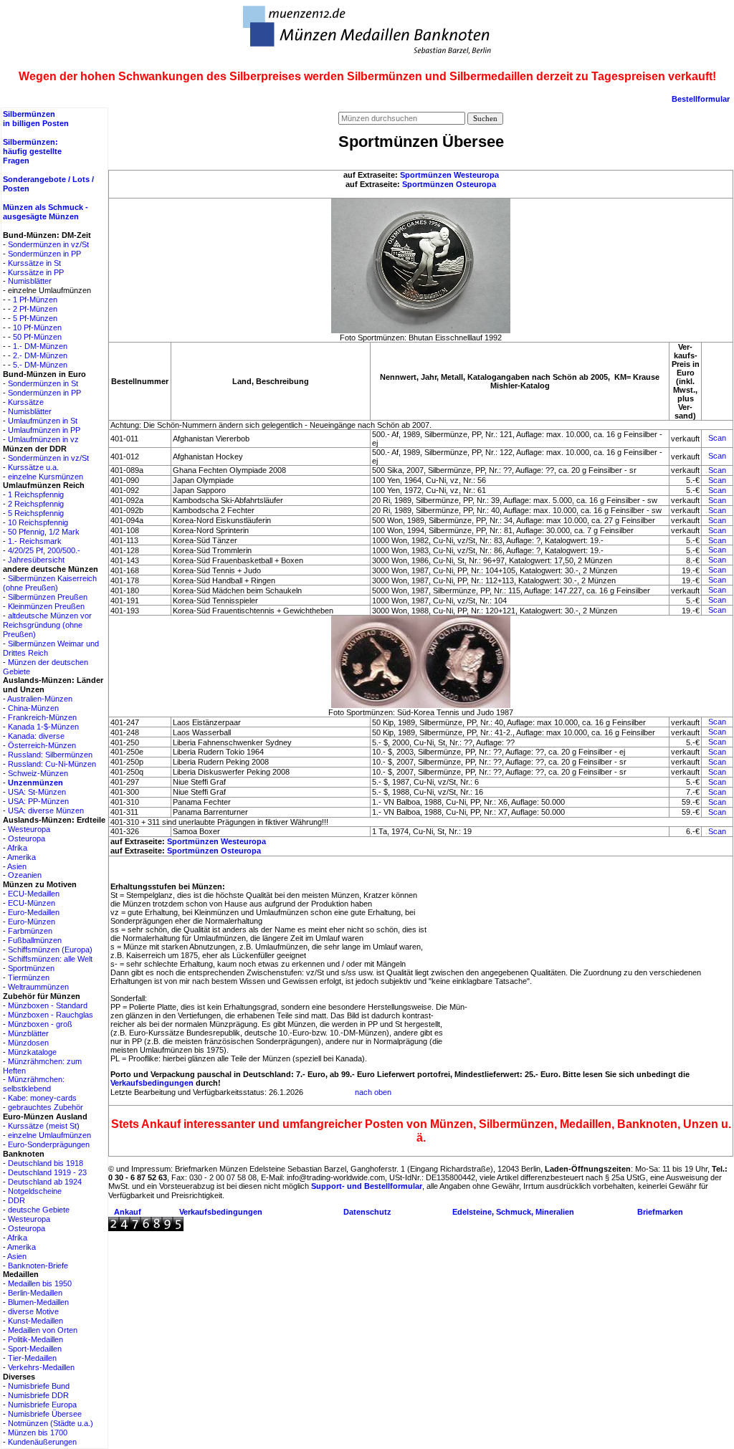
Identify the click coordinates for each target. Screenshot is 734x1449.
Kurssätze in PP (36, 272)
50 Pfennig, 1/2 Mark (44, 531)
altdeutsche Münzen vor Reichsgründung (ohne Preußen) (47, 625)
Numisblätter (30, 281)
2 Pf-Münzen (35, 309)
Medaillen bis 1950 (40, 1283)
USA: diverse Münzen (46, 810)
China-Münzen (33, 708)
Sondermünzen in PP (44, 253)
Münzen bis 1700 (37, 1432)
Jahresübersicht (36, 559)
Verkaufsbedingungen (152, 1083)
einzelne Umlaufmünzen (49, 1135)
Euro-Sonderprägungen (49, 1144)
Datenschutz (367, 1212)
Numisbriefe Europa (42, 1404)
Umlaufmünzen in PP (44, 430)
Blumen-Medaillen (38, 1302)
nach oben (373, 1092)
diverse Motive (33, 1311)
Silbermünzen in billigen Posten (36, 119)
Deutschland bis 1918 (45, 1163)
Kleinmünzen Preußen (46, 606)
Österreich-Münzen (42, 745)
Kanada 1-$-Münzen (43, 726)
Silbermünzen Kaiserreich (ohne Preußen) (50, 583)
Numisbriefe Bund (39, 1386)
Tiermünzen (28, 977)
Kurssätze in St (34, 263)
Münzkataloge (32, 1052)
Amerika (21, 857)
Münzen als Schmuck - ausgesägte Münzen (45, 212)
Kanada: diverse (36, 736)
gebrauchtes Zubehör (45, 1107)
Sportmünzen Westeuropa (449, 175)
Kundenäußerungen (42, 1442)
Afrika (17, 847)
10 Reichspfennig (38, 522)
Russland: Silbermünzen (50, 754)
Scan (717, 438)
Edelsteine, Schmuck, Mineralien (513, 1212)
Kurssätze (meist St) (44, 1126)
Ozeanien (25, 875)
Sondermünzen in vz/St (48, 244)
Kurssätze (26, 402)
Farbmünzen (30, 931)
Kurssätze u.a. (33, 467)
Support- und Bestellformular (366, 1186)
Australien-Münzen (39, 698)
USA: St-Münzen (37, 792)
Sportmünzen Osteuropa (449, 184)
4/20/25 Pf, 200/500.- (44, 550)
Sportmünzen (31, 968)
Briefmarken (660, 1212)
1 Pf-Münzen (35, 299)
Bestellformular (701, 99)
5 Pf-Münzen (35, 318)
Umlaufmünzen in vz (43, 439)
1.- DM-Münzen (40, 346)
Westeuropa (29, 829)
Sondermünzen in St (43, 383)
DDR (16, 1200)
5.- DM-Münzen (40, 364)
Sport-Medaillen (35, 1348)
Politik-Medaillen (35, 1339)
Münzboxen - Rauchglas (50, 1014)
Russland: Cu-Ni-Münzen (52, 764)
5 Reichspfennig (36, 513)
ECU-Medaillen (33, 893)
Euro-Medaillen (33, 912)
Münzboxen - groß (40, 1024)
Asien (17, 866)
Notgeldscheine (35, 1191)
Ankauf (127, 1212)
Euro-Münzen (31, 921)
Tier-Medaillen (32, 1358)
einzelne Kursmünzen (45, 476)
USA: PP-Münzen (38, 801)
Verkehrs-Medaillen (41, 1367)
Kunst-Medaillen (35, 1320)
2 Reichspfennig (36, 503)
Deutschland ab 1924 (45, 1181)
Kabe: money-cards (42, 1098)
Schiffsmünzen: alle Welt (50, 959)
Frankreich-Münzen (42, 717)
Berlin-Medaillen (35, 1292)
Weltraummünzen (38, 986)
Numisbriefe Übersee (45, 1414)
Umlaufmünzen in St (42, 420)
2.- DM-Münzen (40, 355)
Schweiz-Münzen (38, 773)
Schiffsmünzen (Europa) (50, 949)
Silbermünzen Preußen (47, 597)
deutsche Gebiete (39, 1209)
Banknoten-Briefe (38, 1265)
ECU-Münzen (31, 903)
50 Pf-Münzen (37, 337)
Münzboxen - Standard (47, 1005)
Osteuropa (26, 838)
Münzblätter (28, 1033)
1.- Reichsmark (35, 541)
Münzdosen (28, 1042)
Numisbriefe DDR (38, 1395)
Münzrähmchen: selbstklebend (34, 1084)
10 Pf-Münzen (37, 327)
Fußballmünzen (35, 940)
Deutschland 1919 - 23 (47, 1172)
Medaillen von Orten (42, 1330)
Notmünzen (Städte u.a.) (50, 1423)
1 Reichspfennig (36, 494)
